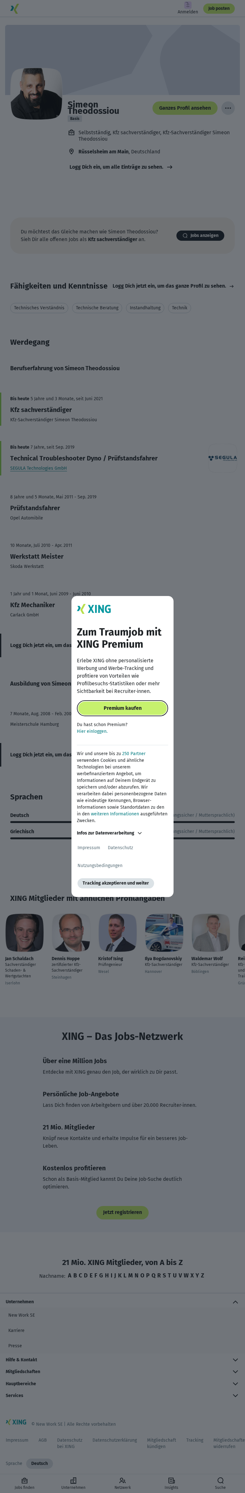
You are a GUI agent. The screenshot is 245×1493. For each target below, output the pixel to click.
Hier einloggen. (92, 731)
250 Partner (133, 753)
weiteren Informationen (115, 814)
